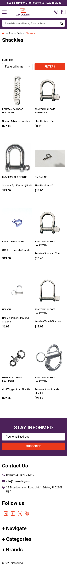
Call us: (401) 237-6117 (20, 475)
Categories (18, 539)
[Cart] (63, 11)
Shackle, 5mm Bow (45, 121)
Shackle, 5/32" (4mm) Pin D (17, 185)
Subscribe (33, 446)
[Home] (3, 33)
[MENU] (4, 12)
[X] (20, 513)
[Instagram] (12, 513)
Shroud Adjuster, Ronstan (16, 121)
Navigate (16, 528)
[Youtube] (27, 513)
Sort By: (7, 60)
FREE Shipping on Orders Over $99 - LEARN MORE (33, 2)
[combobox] (33, 23)
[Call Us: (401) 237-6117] (56, 11)
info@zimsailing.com (18, 481)
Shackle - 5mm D (44, 185)
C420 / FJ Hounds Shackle (16, 250)
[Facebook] (5, 513)
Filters (50, 66)
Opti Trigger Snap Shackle (16, 389)
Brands (14, 549)
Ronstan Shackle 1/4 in (47, 253)
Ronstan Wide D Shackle (48, 321)
